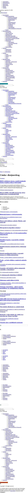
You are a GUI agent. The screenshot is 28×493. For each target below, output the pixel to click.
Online (9, 45)
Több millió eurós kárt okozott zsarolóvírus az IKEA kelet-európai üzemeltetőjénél (13, 299)
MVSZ (4, 351)
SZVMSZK (5, 350)
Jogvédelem (8, 74)
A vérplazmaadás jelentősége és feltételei (11, 275)
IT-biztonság (8, 40)
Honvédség (5, 384)
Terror (6, 58)
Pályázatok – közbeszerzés (11, 61)
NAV (9, 21)
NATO (6, 56)
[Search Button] (13, 85)
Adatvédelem (5, 1)
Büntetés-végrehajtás (12, 17)
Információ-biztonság (12, 43)
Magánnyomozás (9, 64)
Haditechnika (8, 49)
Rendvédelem (6, 15)
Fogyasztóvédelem (9, 80)
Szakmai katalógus (7, 337)
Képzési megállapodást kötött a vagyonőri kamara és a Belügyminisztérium (11, 254)
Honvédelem (8, 50)
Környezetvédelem (9, 75)
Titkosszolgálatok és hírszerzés (14, 28)
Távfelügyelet (8, 32)
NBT (4, 352)
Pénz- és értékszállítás (10, 77)
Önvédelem (7, 79)
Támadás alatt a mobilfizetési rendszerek (11, 322)
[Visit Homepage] (3, 12)
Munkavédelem (8, 47)
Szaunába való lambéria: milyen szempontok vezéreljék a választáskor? (12, 268)
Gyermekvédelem (9, 72)
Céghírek (7, 65)
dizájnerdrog (7, 171)
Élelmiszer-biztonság (9, 71)
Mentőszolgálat (11, 20)
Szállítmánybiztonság (10, 76)
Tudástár (4, 7)
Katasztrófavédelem (12, 18)
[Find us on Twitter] (0, 11)
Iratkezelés (10, 44)
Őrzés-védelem (8, 63)
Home (1, 171)
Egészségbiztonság (9, 39)
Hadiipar (4, 48)
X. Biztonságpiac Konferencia (9, 336)
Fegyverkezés (8, 52)
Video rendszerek (9, 33)
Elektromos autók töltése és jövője (9, 280)
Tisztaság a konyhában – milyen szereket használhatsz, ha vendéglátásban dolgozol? (12, 287)
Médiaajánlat (5, 5)
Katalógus (5, 81)
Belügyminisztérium (9, 16)
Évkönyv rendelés (6, 335)
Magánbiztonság (6, 59)
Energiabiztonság (9, 70)
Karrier (6, 29)
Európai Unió (8, 55)
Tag (4, 171)
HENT (4, 353)
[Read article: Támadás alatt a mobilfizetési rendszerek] (14, 318)
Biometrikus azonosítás (10, 36)
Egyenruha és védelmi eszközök (12, 38)
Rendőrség (10, 24)
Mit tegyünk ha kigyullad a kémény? (10, 227)
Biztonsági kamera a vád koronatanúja (11, 214)
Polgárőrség (8, 60)
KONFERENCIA (4, 83)
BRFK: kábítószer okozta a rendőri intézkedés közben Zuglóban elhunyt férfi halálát (13, 181)
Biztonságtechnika (7, 31)
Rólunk (4, 6)
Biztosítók (7, 69)
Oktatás (7, 66)
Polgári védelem (11, 23)
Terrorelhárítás (11, 27)
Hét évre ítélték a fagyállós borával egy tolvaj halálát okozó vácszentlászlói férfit (12, 193)
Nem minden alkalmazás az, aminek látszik (12, 307)
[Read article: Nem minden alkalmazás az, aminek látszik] (14, 303)
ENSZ (6, 54)
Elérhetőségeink (6, 2)
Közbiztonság (6, 67)
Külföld (4, 53)
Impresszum (5, 4)
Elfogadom (3, 492)
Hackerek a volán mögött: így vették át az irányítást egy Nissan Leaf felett (11, 315)
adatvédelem (13, 490)
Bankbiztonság (8, 34)
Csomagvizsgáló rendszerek (11, 37)
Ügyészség (10, 26)
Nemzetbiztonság (12, 22)
